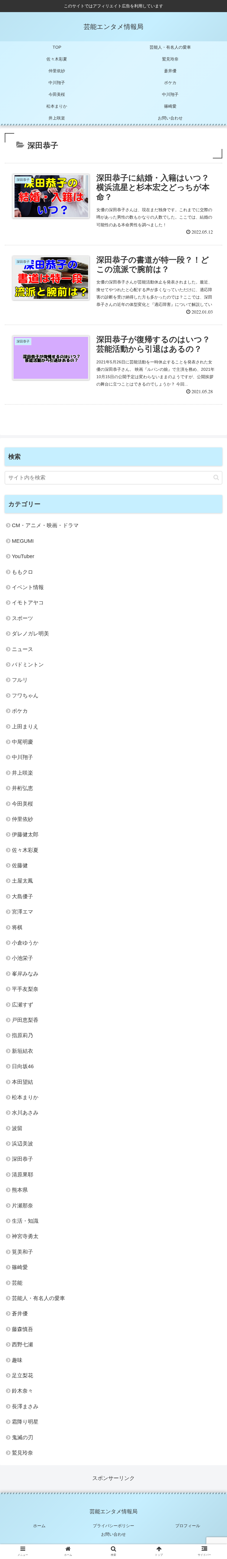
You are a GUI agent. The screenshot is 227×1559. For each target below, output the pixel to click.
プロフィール (187, 1525)
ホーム (39, 1525)
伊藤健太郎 (25, 834)
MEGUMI (23, 541)
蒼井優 (20, 1314)
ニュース (22, 649)
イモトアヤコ (28, 603)
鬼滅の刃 (22, 1437)
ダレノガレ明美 (30, 634)
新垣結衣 (22, 1051)
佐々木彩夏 (25, 850)
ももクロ (22, 572)
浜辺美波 (22, 1144)
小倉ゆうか (25, 943)
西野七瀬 (22, 1344)
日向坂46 (23, 1066)
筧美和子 (22, 1252)
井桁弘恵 (22, 788)
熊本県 (20, 1190)
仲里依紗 (22, 819)
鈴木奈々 (22, 1391)
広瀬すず (22, 1005)
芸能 (17, 1283)
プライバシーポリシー (113, 1525)
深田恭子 (22, 1159)
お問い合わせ (113, 1534)
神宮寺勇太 (25, 1236)
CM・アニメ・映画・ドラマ (45, 525)
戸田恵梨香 (25, 1020)
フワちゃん (25, 696)
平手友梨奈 (25, 989)
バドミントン (28, 665)
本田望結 (22, 1082)
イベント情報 (28, 587)
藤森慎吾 (22, 1329)
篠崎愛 (20, 1267)
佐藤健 (20, 865)
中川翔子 (22, 757)
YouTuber (23, 556)
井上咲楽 (22, 773)
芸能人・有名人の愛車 (38, 1298)
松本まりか (25, 1097)
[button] (216, 477)
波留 (17, 1128)
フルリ (20, 680)
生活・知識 (25, 1221)
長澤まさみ (25, 1406)
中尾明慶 (22, 742)
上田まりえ (25, 726)
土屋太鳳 (22, 881)
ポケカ (20, 711)
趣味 (17, 1360)
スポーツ (22, 618)
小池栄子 (22, 958)
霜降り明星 (25, 1422)
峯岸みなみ (25, 974)
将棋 (17, 927)
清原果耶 (22, 1175)
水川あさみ (25, 1113)
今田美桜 (22, 804)
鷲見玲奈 (22, 1453)
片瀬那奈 (22, 1206)
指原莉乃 (22, 1035)
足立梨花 (22, 1375)
